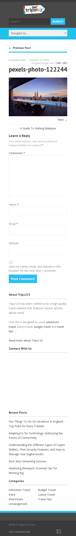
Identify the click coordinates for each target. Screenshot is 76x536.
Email (13, 224)
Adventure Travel (19, 490)
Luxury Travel (46, 494)
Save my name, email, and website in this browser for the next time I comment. (35, 268)
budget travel (42, 327)
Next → (62, 119)
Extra (12, 494)
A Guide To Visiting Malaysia (38, 128)
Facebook (58, 531)
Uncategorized (18, 504)
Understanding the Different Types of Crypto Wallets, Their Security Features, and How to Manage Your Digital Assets (37, 449)
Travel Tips (45, 499)
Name (14, 204)
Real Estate (16, 499)
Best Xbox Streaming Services (27, 461)
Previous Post (22, 48)
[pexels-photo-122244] (38, 115)
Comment (17, 153)
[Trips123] (34, 12)
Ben (23, 60)
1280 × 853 (61, 63)
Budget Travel (47, 490)
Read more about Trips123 (26, 340)
